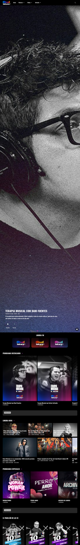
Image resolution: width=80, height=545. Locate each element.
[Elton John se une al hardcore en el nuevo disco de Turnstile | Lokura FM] (15, 430)
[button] (21, 2)
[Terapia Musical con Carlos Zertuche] (55, 378)
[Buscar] (75, 2)
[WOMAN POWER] (16, 484)
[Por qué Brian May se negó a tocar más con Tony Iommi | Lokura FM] (40, 430)
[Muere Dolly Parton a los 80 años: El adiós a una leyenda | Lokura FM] (65, 430)
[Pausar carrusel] (77, 329)
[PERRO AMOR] (44, 484)
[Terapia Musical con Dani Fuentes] (20, 378)
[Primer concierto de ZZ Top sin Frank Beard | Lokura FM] (55, 447)
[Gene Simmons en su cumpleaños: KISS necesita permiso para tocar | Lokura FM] (20, 447)
